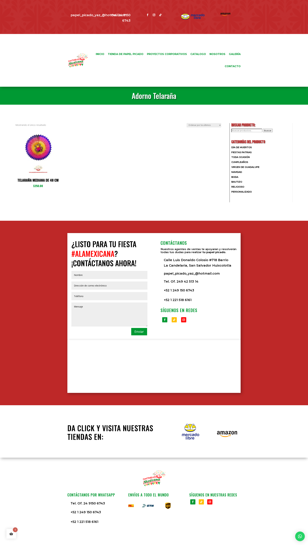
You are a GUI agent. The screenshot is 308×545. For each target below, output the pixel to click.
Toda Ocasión (240, 157)
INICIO (100, 54)
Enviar (139, 331)
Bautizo (236, 181)
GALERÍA (235, 54)
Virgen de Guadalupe (245, 167)
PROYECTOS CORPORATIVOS (167, 54)
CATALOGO (198, 54)
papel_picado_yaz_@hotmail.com (99, 15)
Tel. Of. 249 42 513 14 (181, 281)
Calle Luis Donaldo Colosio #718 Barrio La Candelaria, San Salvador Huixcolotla (197, 262)
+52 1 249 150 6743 (179, 290)
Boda (234, 177)
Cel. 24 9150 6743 (120, 17)
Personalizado (241, 191)
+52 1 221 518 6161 (178, 300)
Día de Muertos (241, 147)
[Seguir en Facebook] (147, 14)
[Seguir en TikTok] (160, 14)
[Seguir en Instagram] (154, 14)
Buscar (267, 130)
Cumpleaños (239, 162)
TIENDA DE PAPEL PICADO (125, 54)
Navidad (236, 172)
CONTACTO (233, 66)
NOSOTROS (217, 54)
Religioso (237, 186)
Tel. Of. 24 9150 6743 (88, 503)
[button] (300, 536)
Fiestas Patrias (241, 152)
